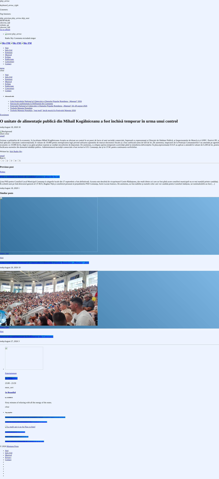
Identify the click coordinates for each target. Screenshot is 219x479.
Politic (2, 172)
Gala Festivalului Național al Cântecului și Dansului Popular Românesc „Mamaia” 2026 (46, 101)
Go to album (5, 30)
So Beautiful (11, 378)
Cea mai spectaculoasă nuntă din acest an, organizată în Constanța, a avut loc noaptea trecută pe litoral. (35, 417)
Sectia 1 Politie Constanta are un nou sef (16, 436)
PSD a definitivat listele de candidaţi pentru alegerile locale (30, 176)
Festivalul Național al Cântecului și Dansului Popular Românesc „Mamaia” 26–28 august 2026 (48, 106)
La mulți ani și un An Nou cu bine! (15, 432)
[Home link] (16, 43)
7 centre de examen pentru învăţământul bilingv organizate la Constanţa (26, 422)
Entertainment (11, 373)
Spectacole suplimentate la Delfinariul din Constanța (31, 104)
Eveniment (4, 115)
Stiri (2, 258)
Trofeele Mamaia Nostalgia (21, 108)
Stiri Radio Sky (16, 151)
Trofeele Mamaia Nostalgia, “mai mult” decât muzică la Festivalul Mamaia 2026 (43, 110)
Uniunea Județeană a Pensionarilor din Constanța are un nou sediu (24, 441)
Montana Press (13, 446)
